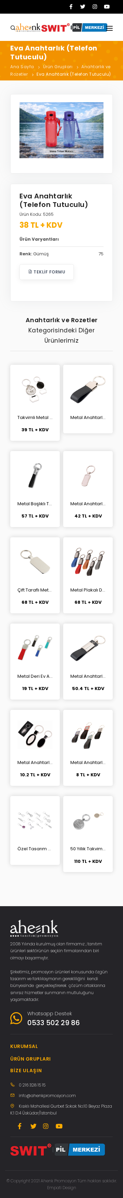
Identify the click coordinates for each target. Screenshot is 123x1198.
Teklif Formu (49, 272)
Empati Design (61, 1187)
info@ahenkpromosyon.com (47, 1095)
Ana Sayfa (22, 67)
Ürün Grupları (58, 67)
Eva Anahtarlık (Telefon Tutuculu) (74, 74)
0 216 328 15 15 (32, 1085)
